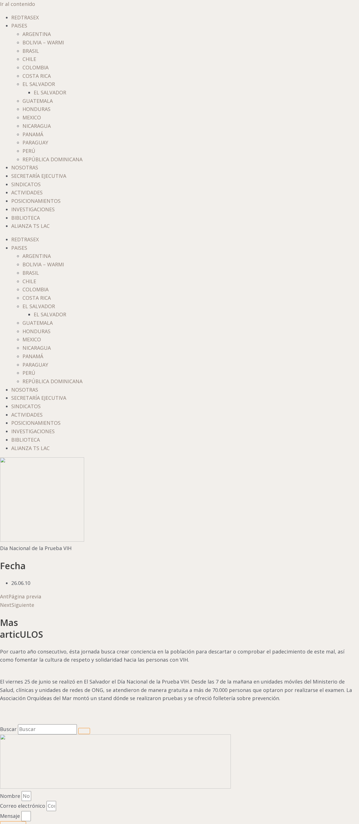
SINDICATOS (26, 184)
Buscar (8, 729)
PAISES (19, 25)
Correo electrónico (23, 805)
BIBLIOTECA (25, 217)
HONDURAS (36, 109)
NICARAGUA (36, 125)
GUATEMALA (37, 100)
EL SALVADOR (38, 84)
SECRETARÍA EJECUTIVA (38, 175)
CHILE (29, 59)
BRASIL (30, 50)
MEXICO (31, 117)
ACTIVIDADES (27, 192)
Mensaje (10, 815)
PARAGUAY (35, 142)
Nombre (11, 796)
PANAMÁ (32, 134)
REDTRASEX (25, 17)
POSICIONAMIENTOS (36, 201)
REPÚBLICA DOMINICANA (52, 159)
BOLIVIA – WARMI (43, 42)
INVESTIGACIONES (33, 209)
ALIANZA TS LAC (30, 226)
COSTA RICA (36, 75)
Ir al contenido (17, 4)
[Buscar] (84, 731)
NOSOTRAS (24, 167)
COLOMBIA (35, 67)
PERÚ (28, 150)
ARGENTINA (36, 34)
